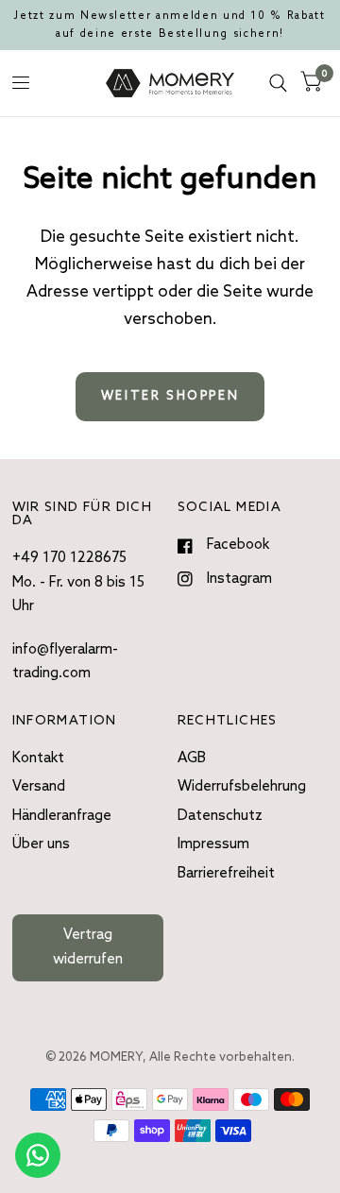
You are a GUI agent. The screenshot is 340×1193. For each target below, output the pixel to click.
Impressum (213, 844)
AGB (192, 758)
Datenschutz (220, 816)
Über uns (41, 844)
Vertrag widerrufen (88, 947)
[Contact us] (37, 1155)
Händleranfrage (61, 816)
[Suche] (278, 83)
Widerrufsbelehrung (242, 786)
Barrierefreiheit (226, 873)
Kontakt (38, 758)
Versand (38, 786)
